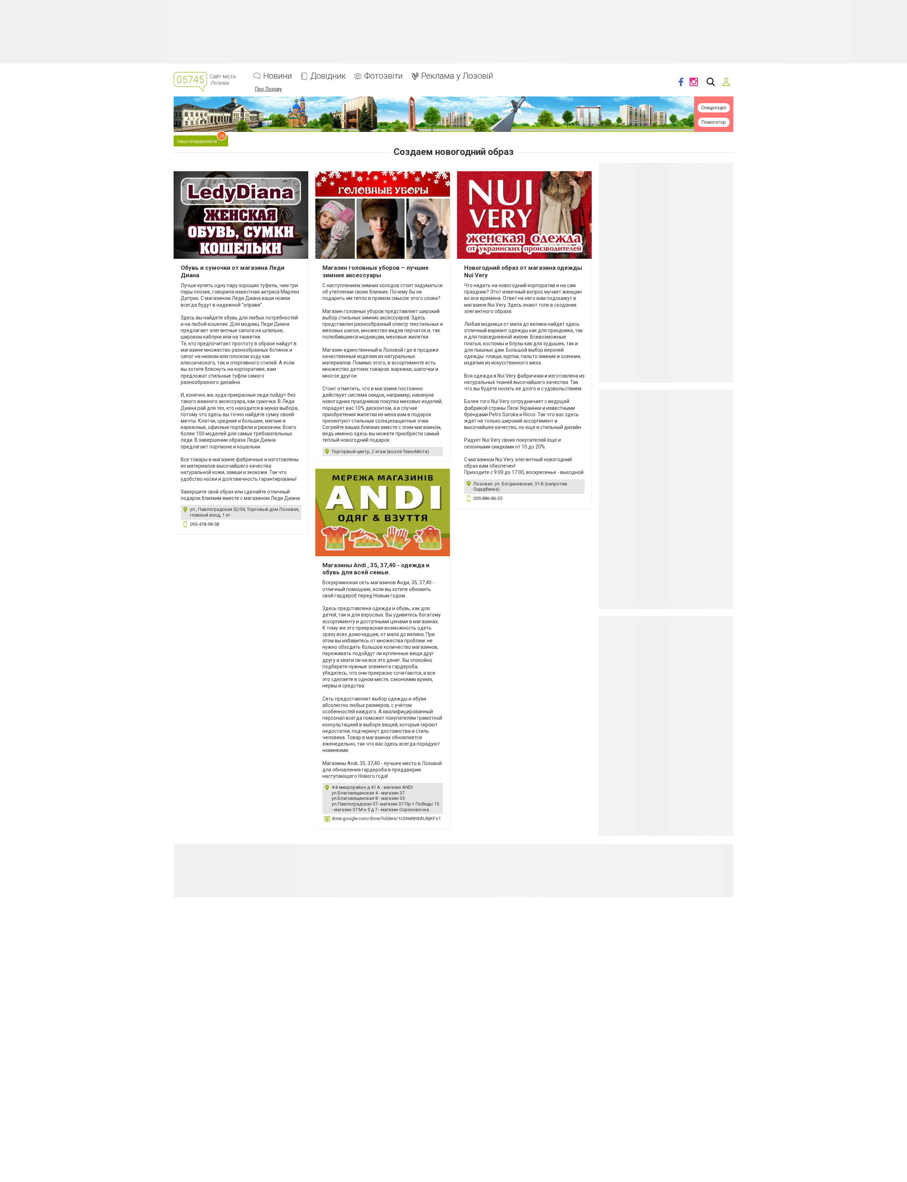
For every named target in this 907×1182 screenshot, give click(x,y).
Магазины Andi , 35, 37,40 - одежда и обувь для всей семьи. (375, 569)
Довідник (328, 76)
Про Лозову (268, 89)
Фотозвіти (383, 76)
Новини (277, 76)
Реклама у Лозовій (457, 76)
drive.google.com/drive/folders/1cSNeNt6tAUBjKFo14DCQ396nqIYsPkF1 (406, 818)
